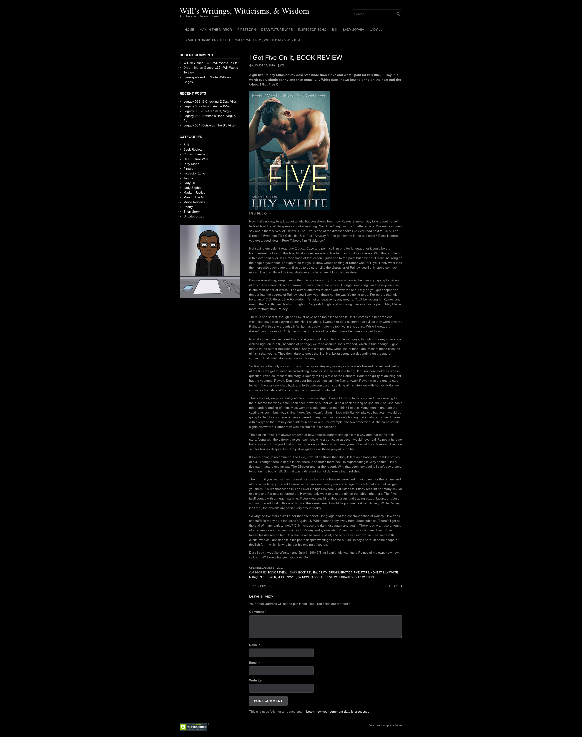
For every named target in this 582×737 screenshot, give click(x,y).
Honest (376, 572)
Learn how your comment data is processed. (338, 711)
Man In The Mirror (216, 29)
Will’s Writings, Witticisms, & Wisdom (244, 10)
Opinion (303, 577)
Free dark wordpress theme (385, 725)
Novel (291, 577)
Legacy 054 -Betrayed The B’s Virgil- (209, 125)
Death (323, 572)
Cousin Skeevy (194, 154)
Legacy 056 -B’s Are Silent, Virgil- (207, 111)
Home (189, 29)
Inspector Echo (312, 29)
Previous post (263, 586)
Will (283, 65)
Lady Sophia (353, 29)
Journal (188, 178)
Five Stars (361, 572)
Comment (257, 611)
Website (255, 680)
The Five (327, 577)
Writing (368, 577)
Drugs (334, 572)
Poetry (188, 207)
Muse (282, 577)
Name (254, 645)
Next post (392, 586)
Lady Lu (376, 29)
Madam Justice (194, 192)
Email (254, 662)
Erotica (346, 572)
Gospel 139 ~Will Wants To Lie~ (216, 63)
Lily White (390, 572)
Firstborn (246, 29)
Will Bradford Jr (347, 577)
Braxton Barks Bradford (207, 40)
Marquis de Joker (262, 577)
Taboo (314, 577)
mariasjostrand (194, 77)
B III (335, 29)
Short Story (191, 211)
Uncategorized (193, 216)
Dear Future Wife (277, 29)
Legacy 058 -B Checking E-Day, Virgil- (210, 101)
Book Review (277, 572)
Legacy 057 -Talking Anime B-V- (206, 106)
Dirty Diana (191, 164)
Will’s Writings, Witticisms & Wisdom (267, 40)
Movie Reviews (194, 202)
